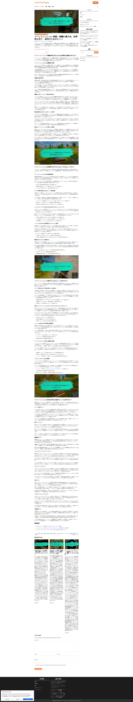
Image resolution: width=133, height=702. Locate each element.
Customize (7, 699)
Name (35, 654)
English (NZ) (3, 58)
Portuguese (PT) (3, 29)
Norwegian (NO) (3, 17)
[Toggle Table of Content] (46, 52)
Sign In (95, 2)
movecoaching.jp (41, 2)
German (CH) (3, 41)
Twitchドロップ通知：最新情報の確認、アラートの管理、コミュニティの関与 (56, 552)
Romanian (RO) (3, 23)
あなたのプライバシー (38, 687)
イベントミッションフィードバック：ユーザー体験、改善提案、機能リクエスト (51, 529)
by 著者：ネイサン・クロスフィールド (40, 41)
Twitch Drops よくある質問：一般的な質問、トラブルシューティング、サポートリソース (41, 552)
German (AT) (3, 39)
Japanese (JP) (3, 54)
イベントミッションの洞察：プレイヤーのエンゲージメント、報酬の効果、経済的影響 (52, 527)
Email (58, 654)
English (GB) (3, 25)
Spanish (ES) (3, 43)
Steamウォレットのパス (84, 24)
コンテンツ (42, 6)
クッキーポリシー (37, 689)
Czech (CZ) (3, 33)
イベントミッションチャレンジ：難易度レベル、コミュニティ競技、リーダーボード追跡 (71, 552)
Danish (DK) (3, 15)
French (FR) (3, 48)
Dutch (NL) (3, 46)
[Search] (98, 6)
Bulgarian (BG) (3, 19)
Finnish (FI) (3, 56)
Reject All (17, 699)
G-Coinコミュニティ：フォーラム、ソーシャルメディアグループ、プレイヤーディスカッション (58, 686)
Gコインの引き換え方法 (84, 22)
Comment (36, 640)
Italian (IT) (2, 35)
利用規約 (36, 683)
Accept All (28, 699)
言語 (53, 6)
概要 (46, 6)
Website (35, 659)
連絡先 (49, 6)
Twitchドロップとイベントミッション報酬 (41, 34)
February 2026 (82, 60)
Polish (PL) (3, 50)
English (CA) (3, 37)
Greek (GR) (3, 27)
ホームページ (36, 6)
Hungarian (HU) (3, 52)
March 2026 (82, 58)
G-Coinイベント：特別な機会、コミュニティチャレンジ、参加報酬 (48, 526)
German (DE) (3, 31)
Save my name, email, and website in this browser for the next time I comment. (51, 665)
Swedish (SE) (3, 13)
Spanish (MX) (3, 21)
